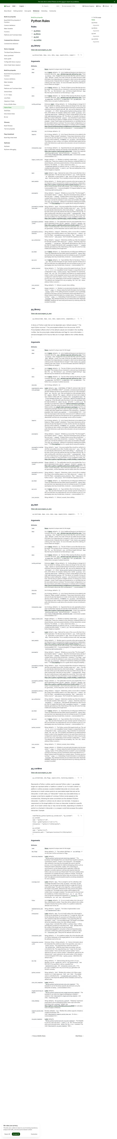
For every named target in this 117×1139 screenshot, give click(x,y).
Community (52, 11)
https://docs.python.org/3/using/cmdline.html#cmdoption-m (63, 184)
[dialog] (21, 1130)
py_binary (94, 22)
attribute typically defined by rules (69, 74)
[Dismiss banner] (114, 2)
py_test (94, 33)
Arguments (96, 25)
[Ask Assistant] (81, 55)
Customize (34, 1134)
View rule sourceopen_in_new (41, 50)
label (52, 104)
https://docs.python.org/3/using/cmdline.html (58, 151)
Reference (36, 11)
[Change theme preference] (111, 6)
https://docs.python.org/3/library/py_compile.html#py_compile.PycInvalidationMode (70, 218)
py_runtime (95, 39)
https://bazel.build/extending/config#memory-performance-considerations (67, 126)
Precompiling (56, 203)
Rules (93, 20)
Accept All (16, 1134)
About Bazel (7, 11)
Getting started (17, 11)
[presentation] (57, 55)
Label (46, 173)
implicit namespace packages (75, 403)
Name (46, 69)
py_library (94, 28)
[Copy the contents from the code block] (78, 55)
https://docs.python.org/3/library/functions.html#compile (62, 225)
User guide (27, 11)
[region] (57, 184)
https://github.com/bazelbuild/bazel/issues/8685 (59, 1006)
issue (63, 1)
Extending (44, 11)
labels (50, 72)
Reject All (7, 1134)
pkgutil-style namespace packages (67, 407)
